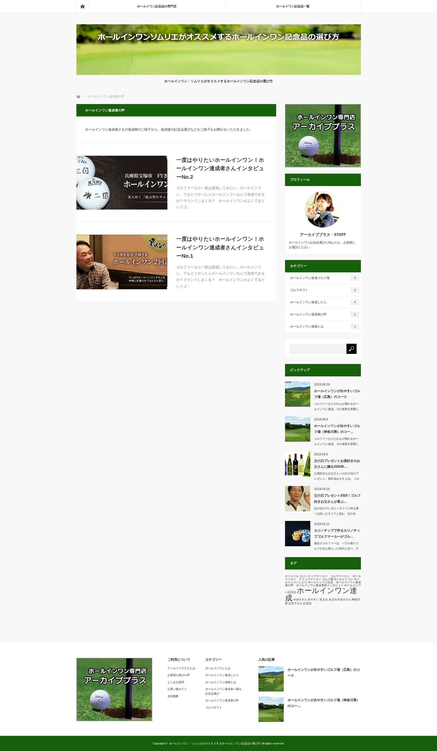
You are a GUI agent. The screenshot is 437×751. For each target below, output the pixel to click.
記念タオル (295, 603)
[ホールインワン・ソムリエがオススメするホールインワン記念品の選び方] (218, 73)
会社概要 (173, 696)
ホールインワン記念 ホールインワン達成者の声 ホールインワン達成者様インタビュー (323, 584)
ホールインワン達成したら (323, 302)
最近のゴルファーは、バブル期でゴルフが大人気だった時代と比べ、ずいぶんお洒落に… (336, 548)
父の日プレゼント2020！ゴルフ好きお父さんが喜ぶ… (337, 498)
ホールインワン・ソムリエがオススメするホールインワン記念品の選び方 (215, 743)
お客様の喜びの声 (178, 675)
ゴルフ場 (327, 579)
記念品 (307, 603)
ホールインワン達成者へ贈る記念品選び (223, 691)
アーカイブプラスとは (181, 668)
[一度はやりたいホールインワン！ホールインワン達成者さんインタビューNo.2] (121, 183)
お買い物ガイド (177, 689)
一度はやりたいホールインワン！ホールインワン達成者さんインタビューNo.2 (220, 168)
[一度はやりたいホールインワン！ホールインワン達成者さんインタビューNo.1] (121, 262)
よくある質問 (175, 682)
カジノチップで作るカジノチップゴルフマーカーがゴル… (337, 533)
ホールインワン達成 (321, 594)
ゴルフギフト (323, 290)
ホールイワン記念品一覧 (293, 6)
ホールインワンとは (217, 668)
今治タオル (300, 599)
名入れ (324, 599)
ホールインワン (343, 579)
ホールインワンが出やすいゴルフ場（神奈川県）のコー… (337, 429)
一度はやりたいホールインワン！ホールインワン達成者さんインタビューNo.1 (220, 247)
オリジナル (292, 576)
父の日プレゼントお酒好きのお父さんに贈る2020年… (337, 464)
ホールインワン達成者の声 (323, 314)
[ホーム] (82, 6)
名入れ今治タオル (340, 599)
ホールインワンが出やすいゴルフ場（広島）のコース (337, 394)
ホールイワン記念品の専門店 (157, 6)
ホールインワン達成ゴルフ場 (323, 278)
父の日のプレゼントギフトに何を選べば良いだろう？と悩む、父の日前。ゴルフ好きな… (336, 513)
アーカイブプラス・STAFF (323, 234)
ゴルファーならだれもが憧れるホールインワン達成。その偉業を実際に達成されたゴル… (336, 409)
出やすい (313, 599)
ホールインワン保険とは (323, 326)
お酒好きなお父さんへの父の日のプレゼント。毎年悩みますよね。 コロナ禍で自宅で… (336, 478)
